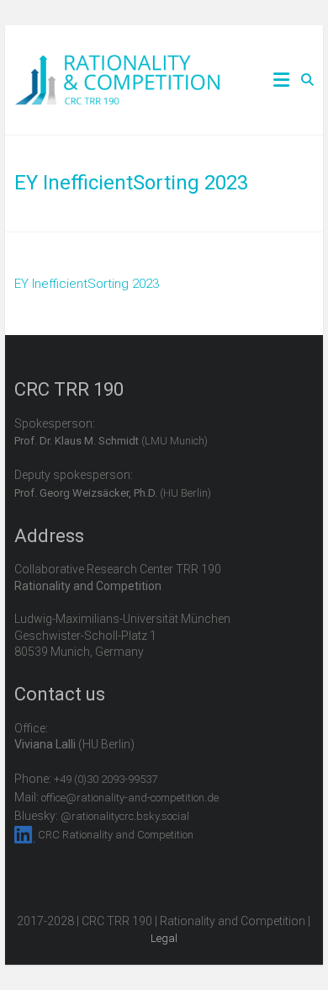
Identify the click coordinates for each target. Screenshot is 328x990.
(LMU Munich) (111, 440)
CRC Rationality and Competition (115, 834)
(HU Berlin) (112, 493)
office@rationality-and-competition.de (130, 797)
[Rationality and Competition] (117, 64)
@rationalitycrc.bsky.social (125, 816)
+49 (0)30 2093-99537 (105, 779)
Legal (164, 938)
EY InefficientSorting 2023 (86, 283)
